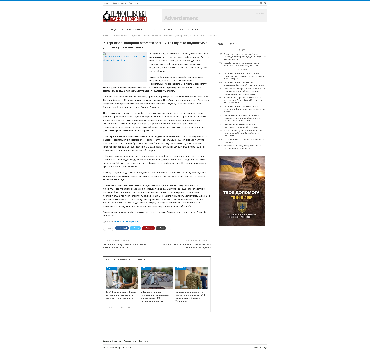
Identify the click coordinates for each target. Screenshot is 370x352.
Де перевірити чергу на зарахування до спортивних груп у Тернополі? (242, 147)
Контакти (133, 3)
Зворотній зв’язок (112, 341)
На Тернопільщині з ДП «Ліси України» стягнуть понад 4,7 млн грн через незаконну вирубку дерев (244, 76)
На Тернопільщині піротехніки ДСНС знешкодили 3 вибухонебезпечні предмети (244, 83)
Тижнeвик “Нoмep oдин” (126, 221)
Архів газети (130, 341)
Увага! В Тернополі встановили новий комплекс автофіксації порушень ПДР (241, 64)
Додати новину (120, 3)
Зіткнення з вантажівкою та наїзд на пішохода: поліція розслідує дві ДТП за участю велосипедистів (245, 56)
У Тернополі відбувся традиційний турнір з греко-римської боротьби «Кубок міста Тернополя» (243, 133)
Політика (153, 29)
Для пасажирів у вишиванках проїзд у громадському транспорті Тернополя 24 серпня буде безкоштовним (242, 118)
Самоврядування (131, 29)
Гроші (179, 29)
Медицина (111, 268)
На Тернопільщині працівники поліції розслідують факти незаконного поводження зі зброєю (245, 109)
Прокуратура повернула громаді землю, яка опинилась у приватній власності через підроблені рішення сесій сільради (244, 91)
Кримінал (167, 29)
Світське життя (195, 29)
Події (114, 29)
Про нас (106, 3)
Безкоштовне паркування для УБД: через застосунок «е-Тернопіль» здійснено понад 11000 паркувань (244, 100)
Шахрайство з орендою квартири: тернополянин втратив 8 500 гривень (241, 125)
